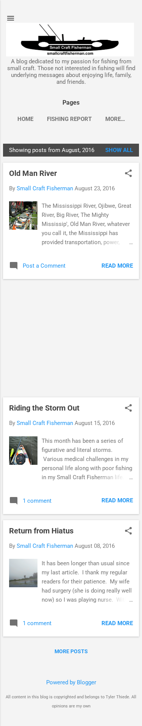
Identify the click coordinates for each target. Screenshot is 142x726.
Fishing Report (69, 119)
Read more (117, 265)
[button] (128, 174)
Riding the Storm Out (44, 407)
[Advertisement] (71, 338)
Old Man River (33, 173)
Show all (119, 150)
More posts (71, 651)
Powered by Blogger (71, 682)
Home (25, 119)
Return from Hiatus (41, 530)
